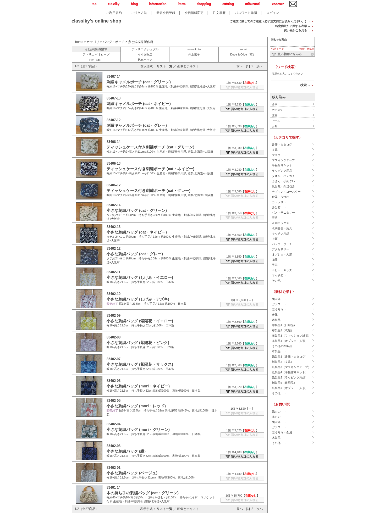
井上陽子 (194, 54)
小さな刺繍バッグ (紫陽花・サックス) (140, 364)
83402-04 (113, 424)
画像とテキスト (188, 66)
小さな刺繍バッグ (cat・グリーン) (137, 210)
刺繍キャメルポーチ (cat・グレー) (137, 125)
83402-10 (113, 294)
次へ (259, 66)
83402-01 (113, 468)
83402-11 (113, 272)
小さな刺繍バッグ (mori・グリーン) (138, 429)
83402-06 (113, 381)
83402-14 (113, 205)
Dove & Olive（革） (243, 54)
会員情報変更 (194, 12)
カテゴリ (93, 42)
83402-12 (113, 249)
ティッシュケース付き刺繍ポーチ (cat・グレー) (148, 190)
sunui (243, 49)
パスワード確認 (246, 12)
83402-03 (113, 446)
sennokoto (194, 49)
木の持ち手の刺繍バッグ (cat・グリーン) (143, 493)
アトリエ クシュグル (145, 49)
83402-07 (113, 359)
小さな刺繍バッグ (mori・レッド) (136, 406)
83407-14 (113, 77)
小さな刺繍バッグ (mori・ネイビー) (138, 386)
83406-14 (113, 142)
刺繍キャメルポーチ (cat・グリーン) (139, 82)
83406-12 (113, 185)
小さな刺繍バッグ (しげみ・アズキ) (138, 299)
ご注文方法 (139, 12)
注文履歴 (219, 12)
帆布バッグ (145, 59)
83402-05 (113, 401)
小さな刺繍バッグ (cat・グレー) (135, 254)
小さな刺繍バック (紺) (126, 451)
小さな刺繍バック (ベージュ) (132, 473)
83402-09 (113, 316)
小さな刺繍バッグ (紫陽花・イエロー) (140, 321)
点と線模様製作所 (140, 42)
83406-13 (113, 163)
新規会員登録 (165, 12)
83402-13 (113, 227)
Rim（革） (96, 59)
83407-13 (113, 98)
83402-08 (113, 337)
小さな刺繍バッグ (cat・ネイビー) (137, 232)
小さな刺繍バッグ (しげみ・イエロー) (140, 277)
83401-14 (113, 487)
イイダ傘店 (145, 54)
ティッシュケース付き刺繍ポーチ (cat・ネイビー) (150, 168)
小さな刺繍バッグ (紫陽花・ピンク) (138, 342)
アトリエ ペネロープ (96, 54)
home (79, 42)
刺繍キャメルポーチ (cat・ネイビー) (139, 103)
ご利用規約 (114, 12)
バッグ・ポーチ (114, 42)
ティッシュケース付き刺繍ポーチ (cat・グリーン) (150, 147)
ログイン (272, 12)
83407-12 (113, 120)
